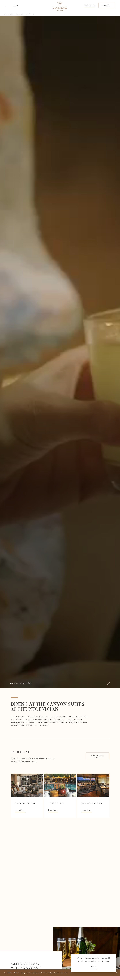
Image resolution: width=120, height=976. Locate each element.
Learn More (20, 810)
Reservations (106, 5)
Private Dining (30, 14)
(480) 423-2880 (89, 5)
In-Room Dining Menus (97, 756)
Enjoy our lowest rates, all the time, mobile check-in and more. (36, 972)
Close (116, 972)
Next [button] (110, 972)
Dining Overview (9, 14)
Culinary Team (20, 14)
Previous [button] (103, 972)
